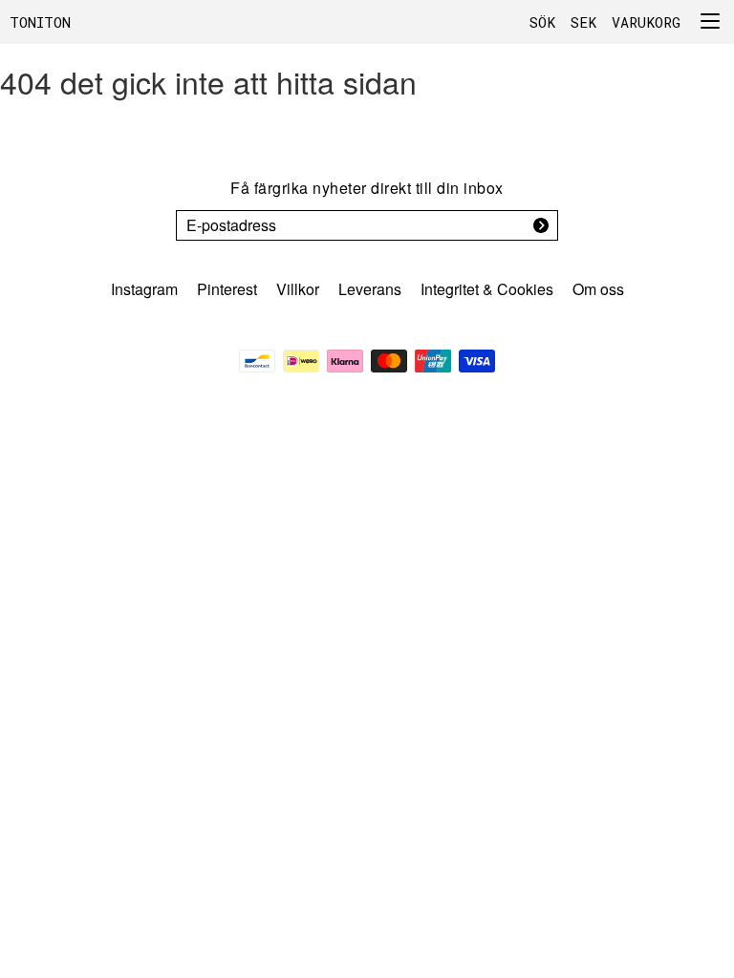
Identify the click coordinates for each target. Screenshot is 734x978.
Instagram (144, 289)
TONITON (40, 22)
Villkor (297, 289)
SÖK (542, 22)
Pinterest (227, 289)
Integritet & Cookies (487, 289)
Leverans (369, 289)
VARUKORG (646, 22)
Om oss (598, 289)
